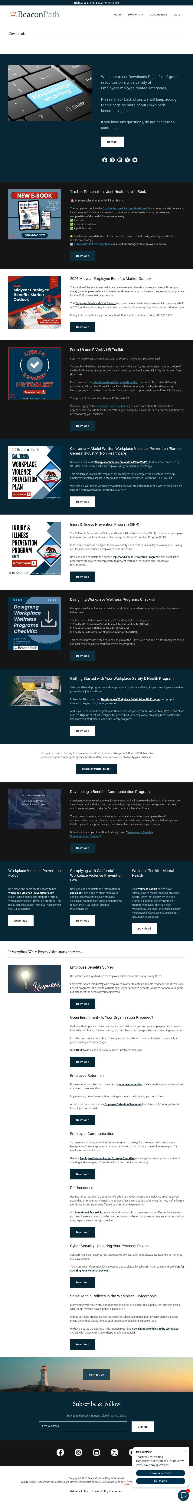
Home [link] (118, 14)
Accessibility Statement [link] (107, 1491)
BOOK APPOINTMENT (96, 769)
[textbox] (83, 1426)
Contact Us (96, 1374)
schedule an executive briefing (112, 406)
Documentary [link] (159, 14)
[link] (34, 14)
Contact (112, 141)
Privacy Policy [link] (79, 1491)
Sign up (143, 1426)
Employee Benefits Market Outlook (96, 303)
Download (82, 255)
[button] (136, 15)
